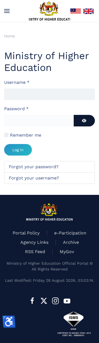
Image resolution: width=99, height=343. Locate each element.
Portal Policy (26, 233)
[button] (7, 11)
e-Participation (70, 233)
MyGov (67, 251)
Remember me (25, 135)
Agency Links (34, 242)
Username (16, 82)
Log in (18, 150)
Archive (71, 242)
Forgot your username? (34, 178)
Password (16, 108)
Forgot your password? (34, 166)
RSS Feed (35, 251)
